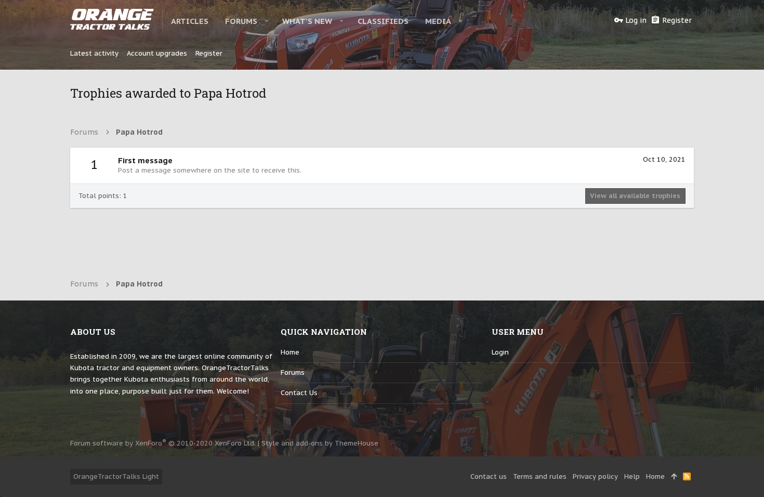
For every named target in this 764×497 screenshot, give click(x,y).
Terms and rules (540, 476)
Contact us (299, 392)
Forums (293, 372)
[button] (266, 20)
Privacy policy (595, 476)
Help (632, 476)
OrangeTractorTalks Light (116, 476)
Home (290, 352)
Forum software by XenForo (163, 443)
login (500, 352)
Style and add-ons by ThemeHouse (319, 443)
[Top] (674, 477)
